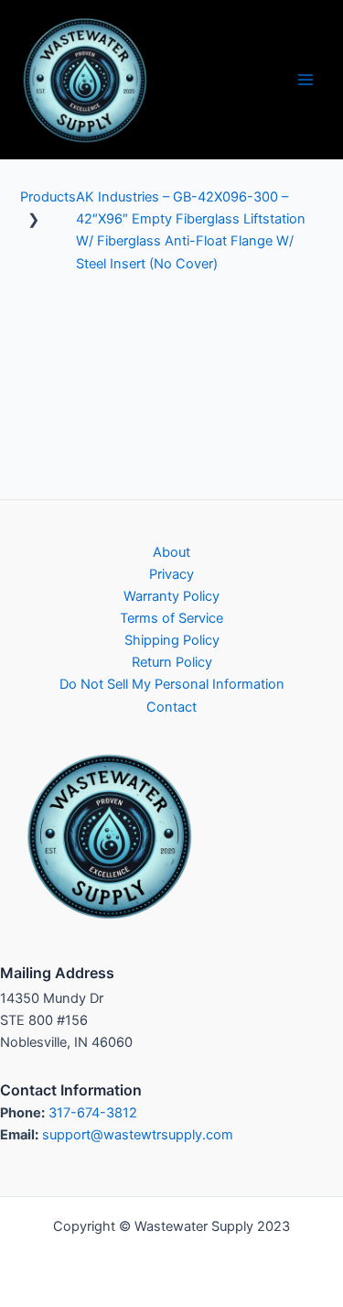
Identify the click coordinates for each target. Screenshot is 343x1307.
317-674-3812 (92, 1113)
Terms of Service (171, 618)
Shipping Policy (172, 640)
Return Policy (172, 662)
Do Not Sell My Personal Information (171, 684)
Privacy (171, 574)
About (171, 552)
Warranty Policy (171, 596)
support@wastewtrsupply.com (137, 1135)
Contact (171, 707)
